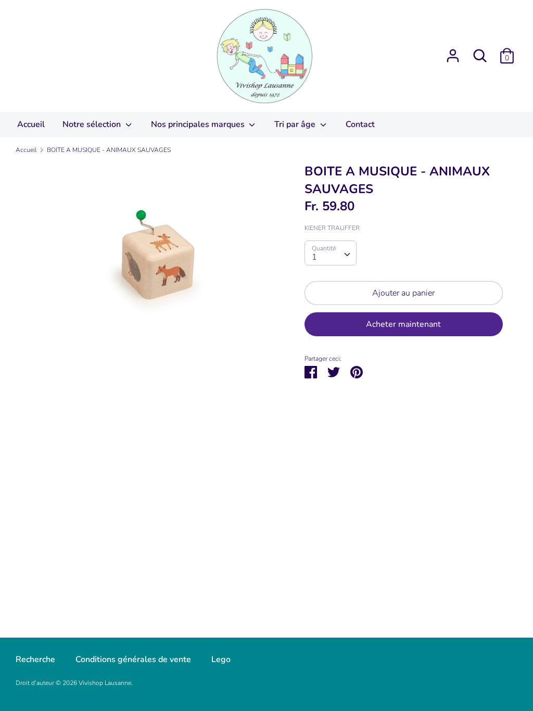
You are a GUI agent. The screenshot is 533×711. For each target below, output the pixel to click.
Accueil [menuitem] (31, 124)
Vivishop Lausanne (105, 683)
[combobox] (330, 252)
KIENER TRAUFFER (332, 228)
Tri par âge (296, 124)
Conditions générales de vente (133, 659)
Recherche (35, 659)
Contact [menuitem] (360, 124)
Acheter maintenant (403, 324)
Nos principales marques (199, 124)
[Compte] (452, 51)
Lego (221, 659)
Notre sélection (92, 124)
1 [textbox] (314, 257)
